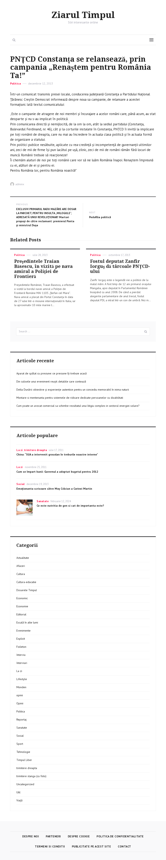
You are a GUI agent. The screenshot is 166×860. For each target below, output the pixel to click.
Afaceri (20, 566)
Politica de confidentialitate (120, 836)
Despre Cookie (79, 836)
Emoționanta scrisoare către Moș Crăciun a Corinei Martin (54, 488)
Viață (19, 800)
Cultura (20, 574)
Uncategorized (25, 784)
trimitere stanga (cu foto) (31, 776)
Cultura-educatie (26, 582)
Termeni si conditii (50, 846)
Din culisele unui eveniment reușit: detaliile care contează (51, 381)
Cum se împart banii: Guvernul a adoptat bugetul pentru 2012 (57, 471)
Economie (22, 606)
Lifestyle (21, 679)
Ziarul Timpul (83, 15)
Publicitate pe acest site (91, 846)
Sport (19, 744)
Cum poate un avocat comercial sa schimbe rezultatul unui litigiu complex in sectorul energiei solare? (77, 406)
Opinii (19, 703)
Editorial (21, 614)
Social (20, 484)
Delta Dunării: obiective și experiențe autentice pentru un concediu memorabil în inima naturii (72, 389)
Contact (124, 846)
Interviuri (21, 663)
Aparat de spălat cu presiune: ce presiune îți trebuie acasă (51, 373)
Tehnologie (23, 752)
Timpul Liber (24, 760)
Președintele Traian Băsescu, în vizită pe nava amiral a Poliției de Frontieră (43, 269)
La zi (19, 450)
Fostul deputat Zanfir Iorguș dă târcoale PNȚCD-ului (120, 266)
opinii (19, 695)
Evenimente (23, 630)
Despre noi (30, 836)
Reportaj (21, 719)
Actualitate (22, 558)
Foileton (21, 647)
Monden (21, 687)
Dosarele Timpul (26, 590)
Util (18, 792)
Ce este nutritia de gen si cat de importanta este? (70, 505)
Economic (22, 598)
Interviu (21, 655)
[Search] (146, 332)
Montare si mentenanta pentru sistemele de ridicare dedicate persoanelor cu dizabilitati (69, 397)
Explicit (20, 638)
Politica (15, 83)
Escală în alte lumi (27, 622)
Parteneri (53, 836)
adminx (19, 184)
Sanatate (43, 501)
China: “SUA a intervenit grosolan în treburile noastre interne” (57, 454)
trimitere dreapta (35, 450)
